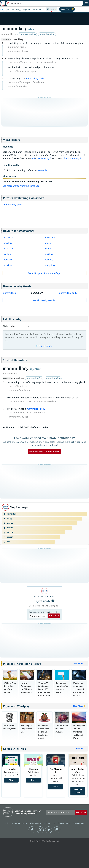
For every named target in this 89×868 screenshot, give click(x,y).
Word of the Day (44, 596)
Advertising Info (37, 823)
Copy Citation (45, 345)
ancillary (7, 242)
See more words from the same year (21, 185)
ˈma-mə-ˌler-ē (26, 34)
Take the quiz (78, 791)
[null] (52, 600)
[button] (51, 9)
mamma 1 (72, 158)
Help (7, 823)
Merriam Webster (8, 812)
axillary (7, 254)
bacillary (48, 254)
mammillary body (34, 78)
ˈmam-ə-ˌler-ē (33, 378)
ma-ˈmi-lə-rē (46, 34)
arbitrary (8, 248)
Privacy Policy (64, 823)
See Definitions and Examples (43, 606)
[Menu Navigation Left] (2, 9)
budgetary (49, 265)
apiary (47, 242)
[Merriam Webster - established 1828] (2, 3)
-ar (33, 158)
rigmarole (43, 601)
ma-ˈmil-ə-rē (52, 378)
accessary (8, 237)
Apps (24, 823)
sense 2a (42, 170)
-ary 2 (44, 158)
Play (11, 780)
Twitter (40, 829)
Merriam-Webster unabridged (44, 451)
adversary (49, 237)
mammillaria (9, 292)
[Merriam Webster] (44, 591)
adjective (33, 29)
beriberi (7, 259)
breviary (7, 265)
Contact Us (51, 823)
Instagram (57, 829)
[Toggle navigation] (86, 3)
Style (5, 326)
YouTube (48, 829)
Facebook (32, 829)
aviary (47, 248)
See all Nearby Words (44, 300)
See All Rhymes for (44, 273)
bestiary (48, 259)
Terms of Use (78, 823)
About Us (16, 823)
